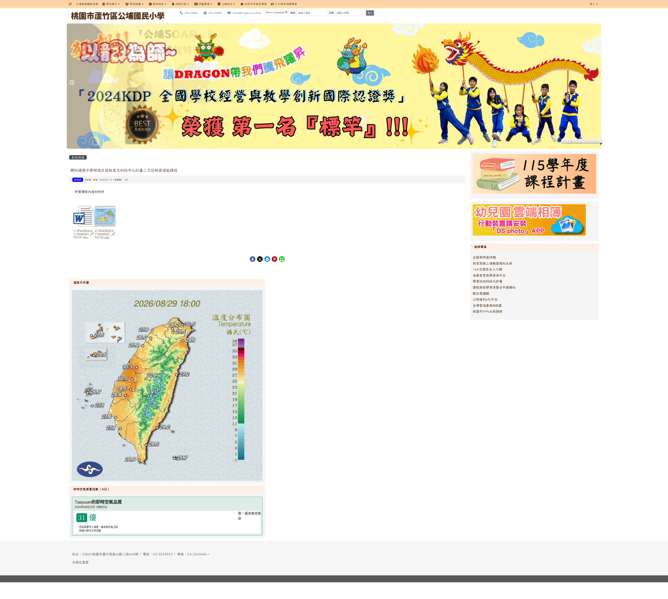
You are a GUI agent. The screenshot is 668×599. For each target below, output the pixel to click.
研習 (95, 180)
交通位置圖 (80, 562)
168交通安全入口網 (487, 269)
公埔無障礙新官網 (87, 4)
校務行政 (180, 4)
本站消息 (78, 157)
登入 (592, 4)
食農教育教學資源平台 (489, 275)
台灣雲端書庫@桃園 (487, 305)
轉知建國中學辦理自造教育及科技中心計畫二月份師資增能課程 (123, 170)
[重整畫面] (70, 4)
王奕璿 (87, 180)
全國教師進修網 (484, 257)
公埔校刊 (226, 4)
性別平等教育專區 (255, 4)
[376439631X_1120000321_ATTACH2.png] (105, 216)
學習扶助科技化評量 (487, 281)
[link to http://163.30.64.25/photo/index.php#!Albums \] (529, 219)
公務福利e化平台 (485, 299)
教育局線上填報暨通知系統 (492, 263)
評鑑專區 (204, 4)
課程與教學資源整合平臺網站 (494, 287)
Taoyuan (83, 502)
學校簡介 (111, 4)
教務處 (77, 179)
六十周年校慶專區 (285, 4)
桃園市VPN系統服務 (487, 311)
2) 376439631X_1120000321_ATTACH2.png (105, 234)
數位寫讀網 (481, 293)
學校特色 (158, 4)
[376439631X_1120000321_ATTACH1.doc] (83, 216)
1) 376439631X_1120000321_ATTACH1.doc (83, 234)
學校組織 (135, 4)
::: (302, 4)
